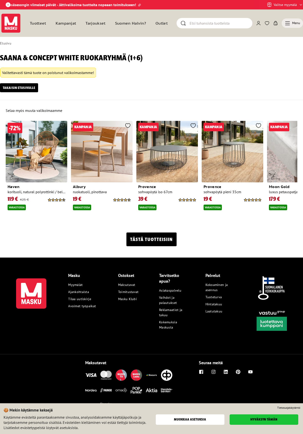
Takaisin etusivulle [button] (19, 88)
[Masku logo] (31, 291)
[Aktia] (151, 390)
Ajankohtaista (78, 292)
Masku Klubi (127, 299)
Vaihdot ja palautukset (168, 300)
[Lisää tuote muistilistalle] (62, 126)
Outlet (162, 23)
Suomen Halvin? (130, 23)
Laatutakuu (214, 311)
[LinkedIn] (225, 371)
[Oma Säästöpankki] (121, 390)
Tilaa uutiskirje (79, 299)
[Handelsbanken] (166, 390)
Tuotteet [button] (38, 23)
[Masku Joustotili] (151, 375)
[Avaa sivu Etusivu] (10, 23)
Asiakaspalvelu (170, 290)
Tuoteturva (213, 297)
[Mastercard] (106, 375)
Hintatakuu (213, 304)
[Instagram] (213, 371)
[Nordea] (91, 390)
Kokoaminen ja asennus (216, 287)
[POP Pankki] (136, 390)
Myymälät (75, 285)
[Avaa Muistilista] (267, 23)
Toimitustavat (128, 292)
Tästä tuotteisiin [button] (151, 239)
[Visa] (91, 375)
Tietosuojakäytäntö (288, 407)
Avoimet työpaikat (82, 306)
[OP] (166, 375)
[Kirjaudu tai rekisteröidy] (258, 23)
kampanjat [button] (66, 23)
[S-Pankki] (106, 390)
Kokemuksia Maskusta (168, 324)
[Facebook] (201, 371)
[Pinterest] (238, 371)
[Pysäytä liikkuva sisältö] (8, 4)
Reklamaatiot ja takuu (170, 312)
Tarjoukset (95, 23)
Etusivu (5, 43)
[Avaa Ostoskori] (275, 23)
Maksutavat (126, 285)
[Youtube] (250, 371)
